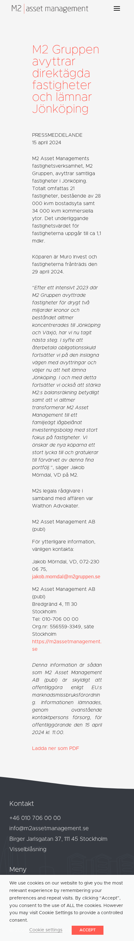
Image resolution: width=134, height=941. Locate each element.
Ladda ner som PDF (55, 748)
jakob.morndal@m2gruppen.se (66, 576)
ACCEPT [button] (87, 930)
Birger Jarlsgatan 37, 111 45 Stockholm (58, 839)
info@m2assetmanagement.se (49, 828)
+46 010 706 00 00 (35, 818)
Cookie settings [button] (45, 930)
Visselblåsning (27, 849)
